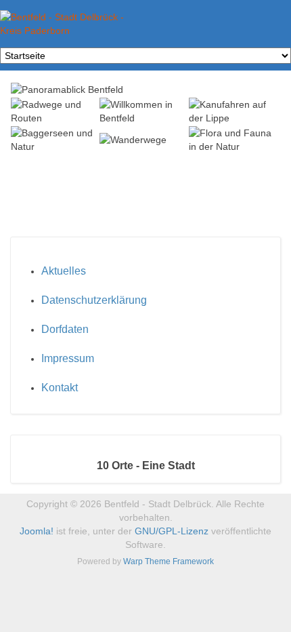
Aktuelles (63, 271)
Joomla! (36, 531)
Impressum (67, 358)
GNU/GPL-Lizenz (171, 531)
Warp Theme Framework (168, 561)
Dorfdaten (65, 329)
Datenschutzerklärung (94, 300)
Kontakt (59, 387)
